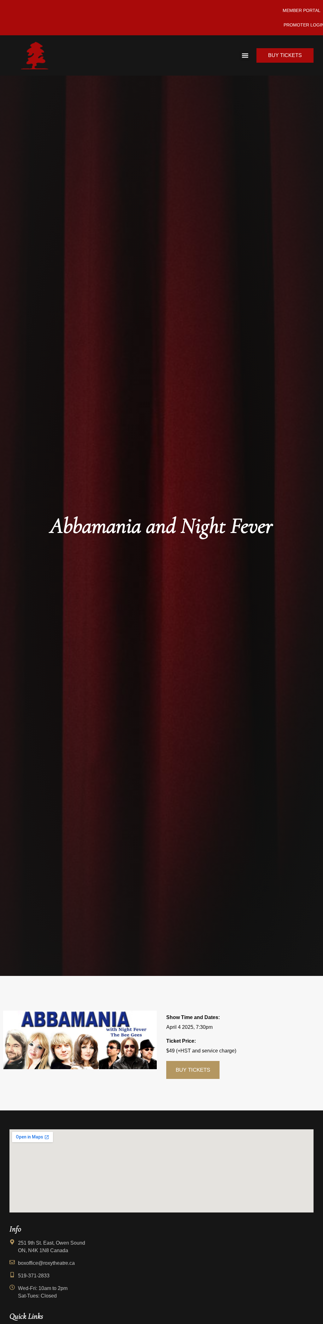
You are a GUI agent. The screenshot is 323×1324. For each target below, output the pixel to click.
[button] (245, 55)
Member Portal (301, 10)
